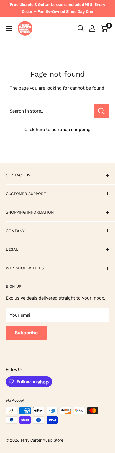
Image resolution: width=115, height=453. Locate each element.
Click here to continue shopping (57, 129)
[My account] (92, 28)
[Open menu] (9, 28)
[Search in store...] (101, 111)
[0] (104, 28)
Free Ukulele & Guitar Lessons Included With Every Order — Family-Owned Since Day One (58, 8)
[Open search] (81, 28)
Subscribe (26, 332)
